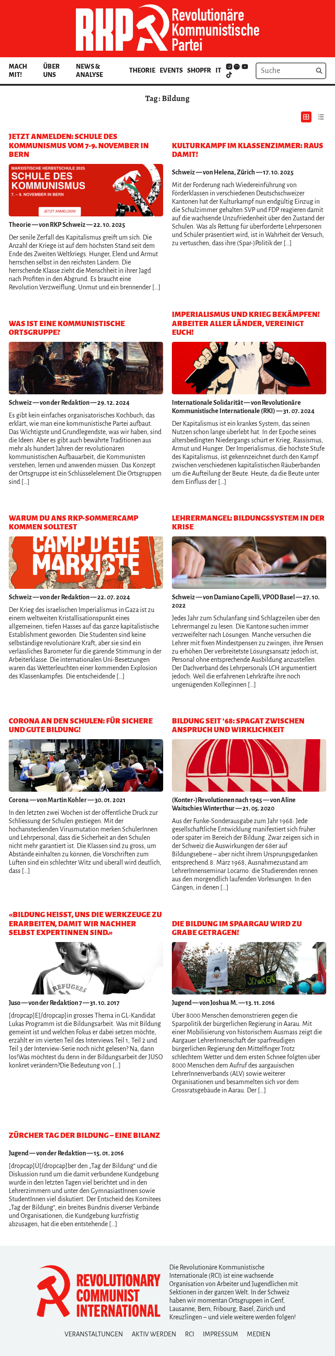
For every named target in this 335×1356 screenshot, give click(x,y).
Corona (19, 799)
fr (207, 70)
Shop (195, 70)
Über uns (51, 70)
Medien (258, 1334)
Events (171, 70)
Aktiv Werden (154, 1334)
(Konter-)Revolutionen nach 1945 (217, 799)
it (218, 70)
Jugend (181, 1002)
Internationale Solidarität (207, 402)
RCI (189, 1334)
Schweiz (183, 172)
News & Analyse (89, 70)
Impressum (220, 1334)
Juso (15, 1002)
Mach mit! (18, 70)
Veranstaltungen (94, 1334)
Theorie (142, 70)
